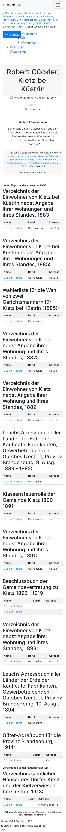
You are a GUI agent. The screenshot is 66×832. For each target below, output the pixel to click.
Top (2, 830)
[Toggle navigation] (58, 5)
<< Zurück (12, 34)
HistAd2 (12, 5)
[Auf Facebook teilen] (29, 33)
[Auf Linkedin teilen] (17, 47)
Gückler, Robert (13, 228)
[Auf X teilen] (23, 38)
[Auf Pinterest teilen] (28, 42)
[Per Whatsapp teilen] (18, 51)
